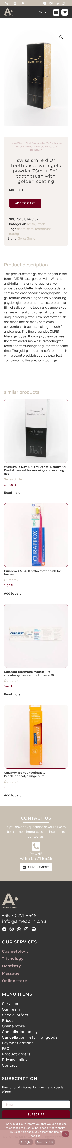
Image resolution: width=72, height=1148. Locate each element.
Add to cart (25, 203)
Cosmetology (15, 951)
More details (45, 1142)
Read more (12, 492)
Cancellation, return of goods (30, 1037)
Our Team (11, 1009)
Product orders (16, 1054)
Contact (9, 1065)
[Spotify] (34, 929)
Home (14, 143)
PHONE (36, 854)
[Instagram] (63, 3)
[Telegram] (44, 3)
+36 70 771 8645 (36, 858)
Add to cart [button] (12, 593)
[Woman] (65, 1134)
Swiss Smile (26, 238)
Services (10, 1003)
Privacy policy (15, 1059)
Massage (10, 973)
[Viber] (51, 3)
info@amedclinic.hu (24, 921)
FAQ (5, 1048)
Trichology (12, 959)
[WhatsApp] (57, 3)
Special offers (15, 1014)
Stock (28, 143)
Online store (14, 981)
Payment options (18, 1042)
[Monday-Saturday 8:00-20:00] (15, 3)
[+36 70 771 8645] (7, 3)
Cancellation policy (20, 1031)
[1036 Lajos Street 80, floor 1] (24, 3)
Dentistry (11, 966)
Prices (8, 1020)
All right (26, 1142)
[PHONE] (36, 846)
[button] (56, 12)
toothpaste (17, 233)
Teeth (21, 143)
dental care (25, 229)
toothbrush (43, 229)
